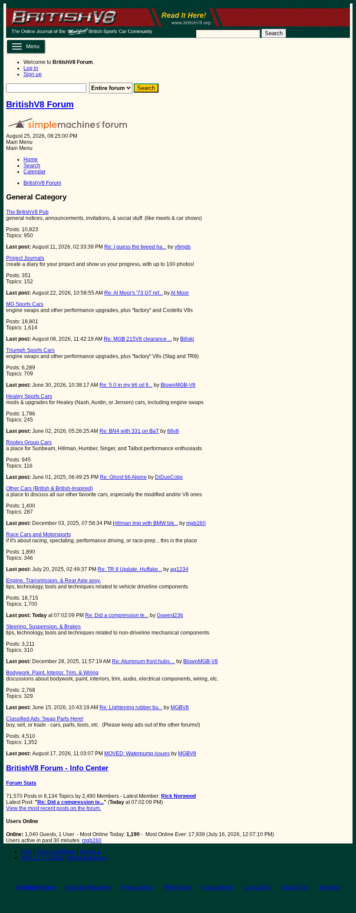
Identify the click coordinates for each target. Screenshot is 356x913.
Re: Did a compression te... (116, 615)
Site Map (329, 887)
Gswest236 (170, 615)
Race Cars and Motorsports (38, 534)
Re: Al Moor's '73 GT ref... (133, 293)
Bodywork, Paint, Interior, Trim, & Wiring (52, 673)
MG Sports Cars (24, 304)
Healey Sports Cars (29, 396)
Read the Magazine (88, 887)
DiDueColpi (169, 477)
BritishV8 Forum (40, 104)
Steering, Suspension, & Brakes (43, 627)
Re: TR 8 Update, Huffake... (130, 569)
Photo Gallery (138, 887)
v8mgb (183, 247)
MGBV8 (180, 707)
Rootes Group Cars (29, 442)
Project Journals (25, 258)
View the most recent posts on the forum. (53, 808)
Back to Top (294, 887)
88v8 (173, 431)
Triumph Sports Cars (30, 350)
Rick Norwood (178, 796)
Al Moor (180, 293)
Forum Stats (21, 783)
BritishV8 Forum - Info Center (57, 768)
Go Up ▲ (91, 852)
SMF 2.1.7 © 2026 (42, 858)
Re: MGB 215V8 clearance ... (138, 339)
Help (26, 852)
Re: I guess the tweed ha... (135, 247)
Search (274, 33)
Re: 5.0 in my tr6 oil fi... (125, 385)
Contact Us (257, 887)
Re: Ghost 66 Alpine (123, 477)
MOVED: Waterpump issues (137, 753)
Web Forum (177, 887)
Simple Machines (86, 858)
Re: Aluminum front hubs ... (143, 661)
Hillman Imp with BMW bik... (145, 523)
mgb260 (196, 523)
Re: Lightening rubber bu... (130, 707)
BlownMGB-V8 (178, 385)
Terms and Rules (56, 852)
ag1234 (179, 569)
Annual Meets (217, 887)
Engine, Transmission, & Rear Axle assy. (53, 581)
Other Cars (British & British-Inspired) (49, 488)
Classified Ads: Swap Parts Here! (44, 719)
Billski (187, 339)
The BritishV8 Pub (27, 212)
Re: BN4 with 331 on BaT (129, 431)
